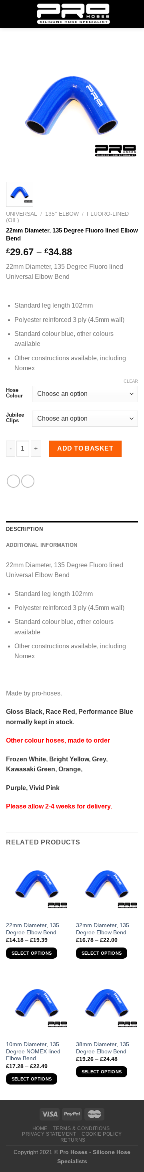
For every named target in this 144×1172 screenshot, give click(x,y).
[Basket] (134, 14)
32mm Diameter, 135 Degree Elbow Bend (102, 929)
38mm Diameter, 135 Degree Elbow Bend (102, 1048)
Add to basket (85, 448)
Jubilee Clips (15, 417)
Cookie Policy (102, 1134)
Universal (21, 214)
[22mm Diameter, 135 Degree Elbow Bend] (37, 886)
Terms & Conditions (81, 1128)
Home (40, 1128)
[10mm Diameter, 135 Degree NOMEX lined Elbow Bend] (37, 1005)
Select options (32, 953)
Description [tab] (24, 529)
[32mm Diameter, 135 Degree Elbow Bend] (107, 886)
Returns (73, 1140)
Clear (131, 381)
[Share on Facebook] (13, 481)
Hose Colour (14, 392)
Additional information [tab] (42, 545)
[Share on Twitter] (27, 481)
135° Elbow (62, 214)
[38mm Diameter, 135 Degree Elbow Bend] (107, 1005)
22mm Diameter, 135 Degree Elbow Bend (32, 929)
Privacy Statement (49, 1134)
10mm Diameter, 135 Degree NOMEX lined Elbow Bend (33, 1051)
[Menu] (11, 14)
